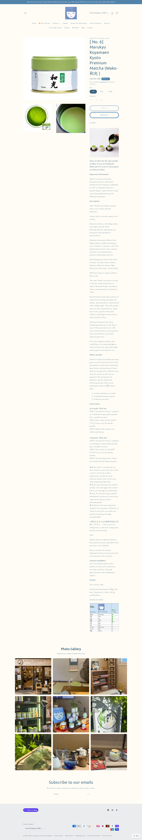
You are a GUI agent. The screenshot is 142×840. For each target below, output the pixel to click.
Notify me (104, 115)
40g (102, 92)
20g (94, 92)
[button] (25, 13)
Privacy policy (58, 835)
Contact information (93, 835)
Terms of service (107, 835)
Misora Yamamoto (33, 835)
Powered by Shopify (46, 835)
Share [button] (94, 123)
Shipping (103, 82)
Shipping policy (80, 835)
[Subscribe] (87, 794)
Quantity (93, 96)
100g (111, 92)
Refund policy (69, 835)
